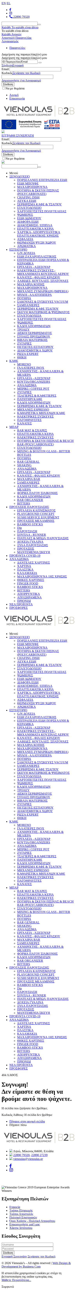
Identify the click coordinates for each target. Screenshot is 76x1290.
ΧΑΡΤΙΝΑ (24, 566)
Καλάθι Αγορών (11, 34)
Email (5, 69)
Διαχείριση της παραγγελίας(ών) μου (24, 58)
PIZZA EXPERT (28, 354)
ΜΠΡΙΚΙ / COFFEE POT (33, 388)
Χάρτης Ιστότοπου (20, 1228)
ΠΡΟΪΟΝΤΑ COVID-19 (24, 555)
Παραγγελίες (17, 47)
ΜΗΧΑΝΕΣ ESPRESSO (33, 409)
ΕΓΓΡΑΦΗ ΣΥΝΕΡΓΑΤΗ (18, 135)
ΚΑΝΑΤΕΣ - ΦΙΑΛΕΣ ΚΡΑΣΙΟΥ (38, 277)
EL (9, 3)
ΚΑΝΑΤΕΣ (24, 423)
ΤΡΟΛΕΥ (23, 329)
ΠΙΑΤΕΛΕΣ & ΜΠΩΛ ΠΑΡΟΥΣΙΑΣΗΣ (43, 538)
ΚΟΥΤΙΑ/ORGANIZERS (33, 381)
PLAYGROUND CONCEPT (36, 514)
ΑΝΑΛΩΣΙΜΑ (27, 385)
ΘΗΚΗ (22, 357)
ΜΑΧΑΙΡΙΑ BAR (28, 479)
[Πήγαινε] (40, 62)
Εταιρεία (14, 1207)
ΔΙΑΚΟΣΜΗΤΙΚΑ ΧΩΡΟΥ (35, 350)
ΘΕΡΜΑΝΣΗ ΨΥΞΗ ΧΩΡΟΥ (36, 242)
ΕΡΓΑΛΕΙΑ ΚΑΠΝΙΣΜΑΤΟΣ (36, 510)
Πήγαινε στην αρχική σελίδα (27, 1121)
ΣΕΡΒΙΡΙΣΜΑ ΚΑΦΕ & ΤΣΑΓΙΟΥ (39, 204)
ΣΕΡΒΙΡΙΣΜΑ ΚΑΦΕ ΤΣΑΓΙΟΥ (38, 308)
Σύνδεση (7, 65)
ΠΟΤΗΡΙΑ (24, 298)
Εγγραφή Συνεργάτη (14, 1256)
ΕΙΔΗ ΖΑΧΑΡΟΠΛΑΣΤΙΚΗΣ (36, 256)
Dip (19, 527)
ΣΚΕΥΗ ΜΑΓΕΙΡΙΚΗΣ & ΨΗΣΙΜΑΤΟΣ (43, 312)
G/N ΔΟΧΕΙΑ (26, 253)
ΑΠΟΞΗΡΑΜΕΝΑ (29, 597)
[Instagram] (11, 1170)
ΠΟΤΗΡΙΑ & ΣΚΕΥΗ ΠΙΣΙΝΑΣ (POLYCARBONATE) (38, 192)
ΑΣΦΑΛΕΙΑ (25, 239)
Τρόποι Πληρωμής (21, 1210)
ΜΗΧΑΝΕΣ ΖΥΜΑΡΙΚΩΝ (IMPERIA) (42, 291)
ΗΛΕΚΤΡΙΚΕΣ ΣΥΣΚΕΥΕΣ (35, 416)
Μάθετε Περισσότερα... (16, 1280)
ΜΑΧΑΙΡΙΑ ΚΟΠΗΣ (30, 284)
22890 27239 (39, 1155)
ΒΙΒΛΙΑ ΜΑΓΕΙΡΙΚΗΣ (32, 340)
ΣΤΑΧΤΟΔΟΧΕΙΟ (29, 207)
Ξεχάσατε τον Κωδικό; (26, 73)
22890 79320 (21, 16)
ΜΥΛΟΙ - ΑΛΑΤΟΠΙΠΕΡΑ (34, 294)
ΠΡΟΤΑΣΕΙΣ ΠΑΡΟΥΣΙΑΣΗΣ (29, 507)
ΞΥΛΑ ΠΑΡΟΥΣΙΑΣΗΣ (32, 545)
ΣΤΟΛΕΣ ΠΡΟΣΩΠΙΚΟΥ (33, 336)
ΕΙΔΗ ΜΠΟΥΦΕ (28, 183)
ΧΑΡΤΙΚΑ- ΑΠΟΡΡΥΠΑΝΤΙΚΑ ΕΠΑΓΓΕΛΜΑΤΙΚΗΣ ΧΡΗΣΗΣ (38, 234)
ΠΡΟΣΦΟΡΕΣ (18, 607)
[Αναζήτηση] (39, 24)
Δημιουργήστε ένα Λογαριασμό (21, 80)
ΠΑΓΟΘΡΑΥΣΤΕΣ (29, 420)
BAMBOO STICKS (30, 524)
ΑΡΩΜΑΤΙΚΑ (26, 246)
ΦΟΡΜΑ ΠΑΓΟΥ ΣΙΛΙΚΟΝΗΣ (37, 493)
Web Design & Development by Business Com (36, 1264)
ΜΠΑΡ (14, 427)
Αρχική (14, 95)
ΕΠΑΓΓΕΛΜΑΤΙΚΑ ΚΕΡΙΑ (35, 228)
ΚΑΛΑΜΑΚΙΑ (27, 573)
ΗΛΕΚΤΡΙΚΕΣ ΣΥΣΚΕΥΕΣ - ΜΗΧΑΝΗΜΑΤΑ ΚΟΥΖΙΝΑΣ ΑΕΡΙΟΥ (43, 272)
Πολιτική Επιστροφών (23, 1217)
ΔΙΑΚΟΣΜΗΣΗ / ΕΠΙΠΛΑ (34, 225)
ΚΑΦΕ (13, 360)
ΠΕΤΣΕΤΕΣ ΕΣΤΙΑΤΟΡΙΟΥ (35, 347)
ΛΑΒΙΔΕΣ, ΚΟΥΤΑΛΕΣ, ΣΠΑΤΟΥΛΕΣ (42, 281)
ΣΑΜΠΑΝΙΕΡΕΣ (28, 305)
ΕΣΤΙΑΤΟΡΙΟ (18, 249)
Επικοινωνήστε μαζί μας (24, 1224)
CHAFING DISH (28, 197)
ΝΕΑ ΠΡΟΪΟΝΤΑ (21, 604)
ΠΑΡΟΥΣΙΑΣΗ (27, 531)
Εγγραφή (18, 65)
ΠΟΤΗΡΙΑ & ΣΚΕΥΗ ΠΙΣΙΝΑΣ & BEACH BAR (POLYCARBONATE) (45, 442)
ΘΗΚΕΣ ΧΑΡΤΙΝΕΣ (30, 580)
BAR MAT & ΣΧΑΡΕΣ (32, 430)
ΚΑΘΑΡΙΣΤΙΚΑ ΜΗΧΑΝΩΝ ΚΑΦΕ (41, 413)
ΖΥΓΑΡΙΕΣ (24, 343)
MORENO (24, 364)
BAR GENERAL (28, 461)
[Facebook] (10, 9)
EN (4, 3)
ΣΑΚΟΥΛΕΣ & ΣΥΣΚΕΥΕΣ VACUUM (42, 301)
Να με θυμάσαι (15, 88)
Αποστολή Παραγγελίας (17, 37)
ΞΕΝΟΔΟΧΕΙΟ (19, 176)
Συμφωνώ (8, 1286)
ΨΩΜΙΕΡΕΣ (25, 214)
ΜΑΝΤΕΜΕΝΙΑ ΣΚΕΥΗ (33, 552)
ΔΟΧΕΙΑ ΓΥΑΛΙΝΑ (30, 541)
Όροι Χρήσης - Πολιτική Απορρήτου (32, 1221)
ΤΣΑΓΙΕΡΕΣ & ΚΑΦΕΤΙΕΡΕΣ (36, 395)
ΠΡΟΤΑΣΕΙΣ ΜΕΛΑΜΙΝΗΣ (35, 520)
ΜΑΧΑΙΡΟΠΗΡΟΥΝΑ (32, 187)
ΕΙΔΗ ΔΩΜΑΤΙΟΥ (29, 218)
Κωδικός (7, 73)
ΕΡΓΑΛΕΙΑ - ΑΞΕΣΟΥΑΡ (33, 267)
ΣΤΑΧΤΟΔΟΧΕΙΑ (29, 315)
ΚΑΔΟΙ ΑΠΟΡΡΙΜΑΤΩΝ (33, 326)
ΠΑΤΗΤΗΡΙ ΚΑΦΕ (29, 399)
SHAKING (24, 465)
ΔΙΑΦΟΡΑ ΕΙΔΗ (28, 221)
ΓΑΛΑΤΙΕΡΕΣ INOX (30, 367)
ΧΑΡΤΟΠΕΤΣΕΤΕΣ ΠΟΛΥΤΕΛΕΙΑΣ (41, 211)
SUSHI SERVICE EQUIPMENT (38, 517)
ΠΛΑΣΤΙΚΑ (25, 569)
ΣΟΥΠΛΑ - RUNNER (31, 534)
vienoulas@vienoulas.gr (28, 1159)
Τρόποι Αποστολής (21, 1214)
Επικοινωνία (17, 98)
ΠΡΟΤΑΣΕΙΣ (25, 548)
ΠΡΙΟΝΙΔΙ (24, 600)
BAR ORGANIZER (30, 500)
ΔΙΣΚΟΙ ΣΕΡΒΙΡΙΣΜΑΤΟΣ (34, 333)
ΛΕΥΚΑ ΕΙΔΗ (26, 201)
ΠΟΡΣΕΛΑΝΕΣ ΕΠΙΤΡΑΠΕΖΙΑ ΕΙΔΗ (42, 180)
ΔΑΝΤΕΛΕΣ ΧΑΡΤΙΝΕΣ (33, 562)
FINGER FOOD (27, 583)
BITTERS (23, 503)
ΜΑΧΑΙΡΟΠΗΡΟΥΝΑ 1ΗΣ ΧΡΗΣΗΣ (42, 576)
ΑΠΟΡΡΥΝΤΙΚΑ (28, 594)
